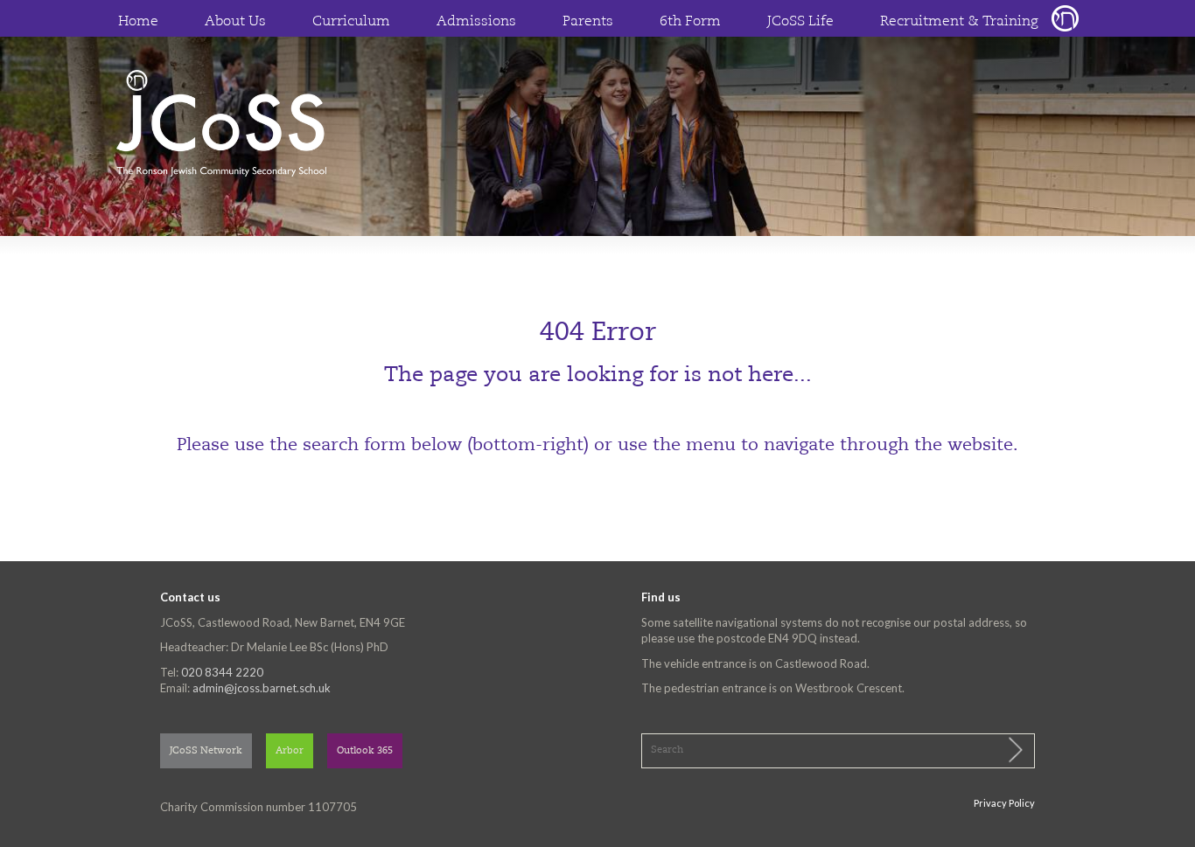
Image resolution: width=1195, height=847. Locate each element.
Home (138, 22)
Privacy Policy (1004, 803)
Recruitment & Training (959, 22)
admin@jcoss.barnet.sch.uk (261, 688)
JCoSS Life (800, 22)
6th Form (690, 22)
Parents (588, 22)
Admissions (476, 22)
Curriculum (351, 22)
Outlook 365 (365, 751)
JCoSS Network (206, 751)
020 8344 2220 (222, 672)
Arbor (290, 751)
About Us (235, 22)
